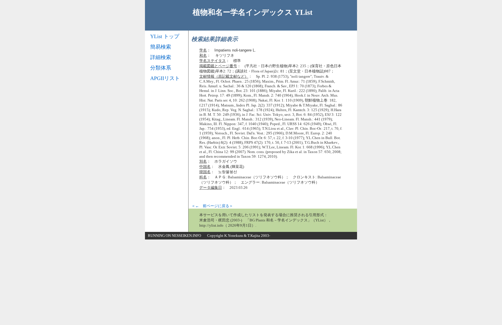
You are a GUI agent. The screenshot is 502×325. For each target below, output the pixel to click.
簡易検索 (160, 47)
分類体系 (160, 68)
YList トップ (164, 36)
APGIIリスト (165, 78)
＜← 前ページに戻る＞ (212, 206)
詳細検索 (160, 57)
